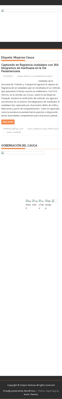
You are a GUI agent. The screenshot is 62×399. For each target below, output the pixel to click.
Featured (7, 128)
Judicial (15, 128)
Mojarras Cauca (40, 128)
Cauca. (30, 128)
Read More (8, 122)
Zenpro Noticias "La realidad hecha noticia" (35, 76)
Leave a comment (14, 132)
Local (21, 128)
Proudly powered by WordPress (19, 390)
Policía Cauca (53, 128)
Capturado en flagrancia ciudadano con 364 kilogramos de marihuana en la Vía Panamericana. (29, 68)
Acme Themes (31, 394)
